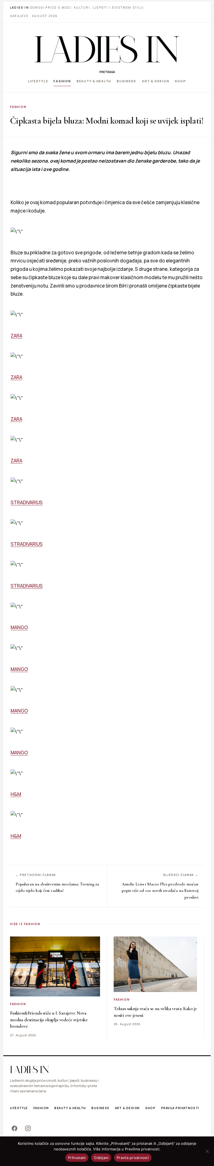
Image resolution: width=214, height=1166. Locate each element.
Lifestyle (38, 81)
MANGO (19, 627)
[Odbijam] (207, 1151)
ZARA (16, 335)
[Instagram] (27, 1128)
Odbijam (101, 1157)
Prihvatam (77, 1157)
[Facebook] (14, 1128)
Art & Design (155, 81)
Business (126, 81)
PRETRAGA (107, 72)
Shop (180, 81)
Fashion (62, 81)
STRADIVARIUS (27, 502)
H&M (16, 794)
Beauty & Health (94, 81)
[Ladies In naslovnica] (107, 49)
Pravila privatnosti (180, 1108)
